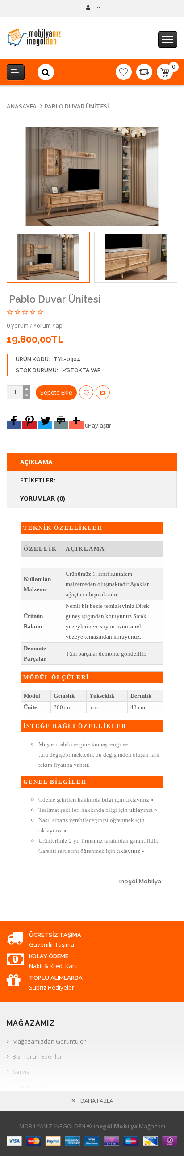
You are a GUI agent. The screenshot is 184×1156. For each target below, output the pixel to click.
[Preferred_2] (29, 425)
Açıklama (36, 461)
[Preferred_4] (61, 425)
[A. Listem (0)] (124, 72)
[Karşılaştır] (144, 72)
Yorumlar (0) (42, 498)
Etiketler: (37, 480)
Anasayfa (22, 106)
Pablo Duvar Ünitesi (77, 106)
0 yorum (18, 325)
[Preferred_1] (14, 425)
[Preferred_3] (45, 425)
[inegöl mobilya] (92, 7)
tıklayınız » (139, 799)
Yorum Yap (48, 325)
